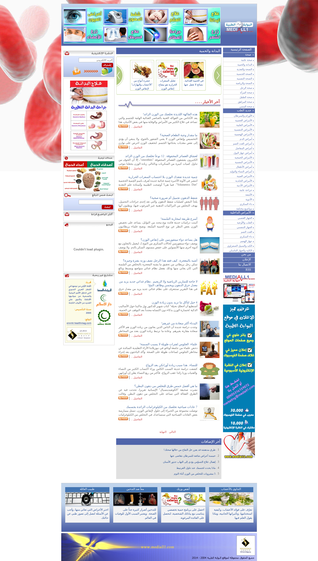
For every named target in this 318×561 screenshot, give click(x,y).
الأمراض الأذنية (244, 185)
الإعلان (246, 259)
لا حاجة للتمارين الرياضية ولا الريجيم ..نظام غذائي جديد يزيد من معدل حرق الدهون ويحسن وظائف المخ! (158, 283)
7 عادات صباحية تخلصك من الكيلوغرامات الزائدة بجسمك (161, 407)
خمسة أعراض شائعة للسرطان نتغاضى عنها (193, 456)
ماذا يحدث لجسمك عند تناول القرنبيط (196, 468)
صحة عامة (246, 60)
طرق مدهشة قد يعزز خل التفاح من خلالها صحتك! (190, 450)
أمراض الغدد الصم (242, 143)
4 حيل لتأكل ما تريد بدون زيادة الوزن (174, 302)
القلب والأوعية (244, 222)
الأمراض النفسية (243, 162)
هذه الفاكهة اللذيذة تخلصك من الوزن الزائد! (170, 114)
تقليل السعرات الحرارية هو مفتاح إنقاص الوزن (168, 84)
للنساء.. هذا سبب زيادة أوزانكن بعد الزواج (171, 365)
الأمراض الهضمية (243, 134)
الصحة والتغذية (244, 69)
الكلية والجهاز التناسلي (240, 250)
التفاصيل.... (136, 126)
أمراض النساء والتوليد (241, 171)
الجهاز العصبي (245, 218)
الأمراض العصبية (243, 120)
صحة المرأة (246, 92)
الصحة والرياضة (244, 83)
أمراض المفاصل (243, 148)
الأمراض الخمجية (243, 157)
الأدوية (249, 199)
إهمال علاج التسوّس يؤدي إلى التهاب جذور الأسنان (189, 462)
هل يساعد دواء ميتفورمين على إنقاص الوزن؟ (169, 239)
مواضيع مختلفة (244, 208)
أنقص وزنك (183, 489)
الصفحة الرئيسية (241, 49)
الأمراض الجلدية (243, 180)
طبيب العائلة (87, 489)
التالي (172, 431)
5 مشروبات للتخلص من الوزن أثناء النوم (195, 473)
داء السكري (246, 204)
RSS (248, 269)
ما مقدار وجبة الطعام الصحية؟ (178, 135)
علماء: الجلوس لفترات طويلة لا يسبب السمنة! (168, 344)
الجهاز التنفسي (244, 227)
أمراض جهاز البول (242, 152)
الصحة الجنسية (244, 73)
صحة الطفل (246, 97)
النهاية (162, 431)
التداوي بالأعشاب (231, 489)
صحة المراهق (245, 101)
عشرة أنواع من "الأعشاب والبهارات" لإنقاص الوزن (141, 84)
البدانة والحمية (244, 64)
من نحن (246, 254)
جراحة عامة (246, 190)
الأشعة (248, 194)
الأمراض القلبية (244, 125)
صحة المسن (245, 106)
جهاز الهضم (246, 241)
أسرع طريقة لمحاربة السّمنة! (179, 218)
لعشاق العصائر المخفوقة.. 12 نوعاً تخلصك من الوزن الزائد (161, 156)
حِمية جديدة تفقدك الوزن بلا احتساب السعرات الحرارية (162, 177)
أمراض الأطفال (244, 166)
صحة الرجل (246, 87)
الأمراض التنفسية (243, 129)
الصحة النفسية (244, 78)
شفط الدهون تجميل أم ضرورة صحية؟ (173, 198)
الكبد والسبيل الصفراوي (239, 245)
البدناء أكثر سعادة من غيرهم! (179, 323)
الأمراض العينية (244, 176)
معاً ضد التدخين (135, 489)
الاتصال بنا (244, 264)
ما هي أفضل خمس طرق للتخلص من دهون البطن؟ (165, 386)
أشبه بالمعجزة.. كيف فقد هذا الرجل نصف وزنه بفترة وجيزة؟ (160, 260)
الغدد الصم (246, 231)
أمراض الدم (246, 139)
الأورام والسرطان (243, 115)
